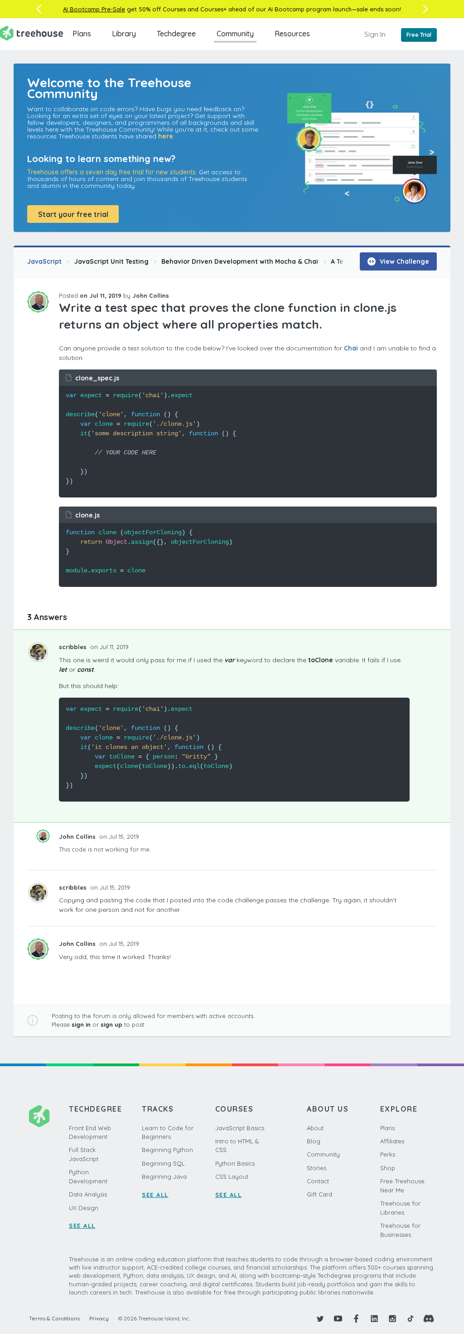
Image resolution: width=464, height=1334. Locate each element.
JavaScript (44, 261)
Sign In (375, 34)
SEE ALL (82, 1225)
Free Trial (418, 34)
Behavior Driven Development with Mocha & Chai (239, 261)
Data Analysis (88, 1194)
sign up (111, 1024)
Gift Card (319, 1194)
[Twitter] (320, 1318)
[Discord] (428, 1318)
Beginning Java (164, 1176)
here (165, 136)
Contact (318, 1181)
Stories (316, 1168)
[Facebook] (356, 1318)
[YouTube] (338, 1318)
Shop (387, 1168)
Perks (387, 1154)
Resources (292, 33)
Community (235, 33)
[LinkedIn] (374, 1318)
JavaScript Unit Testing (111, 261)
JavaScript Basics (239, 1128)
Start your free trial (73, 214)
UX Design (83, 1207)
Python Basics (235, 1163)
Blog (313, 1141)
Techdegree (176, 33)
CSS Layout (231, 1176)
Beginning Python (167, 1149)
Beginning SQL (163, 1163)
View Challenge (403, 261)
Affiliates (392, 1141)
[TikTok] (410, 1318)
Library (124, 33)
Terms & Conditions (54, 1318)
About (315, 1128)
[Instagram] (392, 1318)
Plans (81, 33)
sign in (81, 1024)
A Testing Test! (353, 261)
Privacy (99, 1318)
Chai (351, 348)
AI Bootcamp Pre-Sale (94, 9)
